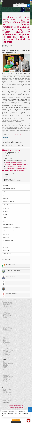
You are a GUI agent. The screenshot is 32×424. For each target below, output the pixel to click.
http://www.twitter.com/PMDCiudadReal (15, 166)
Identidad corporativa (7, 323)
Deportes (5, 137)
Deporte (4, 333)
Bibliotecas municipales (9, 188)
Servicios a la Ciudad (8, 240)
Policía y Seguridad (6, 348)
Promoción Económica (7, 349)
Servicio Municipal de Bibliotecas (7, 353)
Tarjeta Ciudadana (6, 379)
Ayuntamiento (5, 301)
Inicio (3, 300)
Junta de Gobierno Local (7, 304)
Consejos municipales (7, 394)
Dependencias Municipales (5, 366)
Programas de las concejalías (6, 319)
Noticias (4, 45)
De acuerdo (16, 420)
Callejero (4, 362)
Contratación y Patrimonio (8, 330)
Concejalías (5, 317)
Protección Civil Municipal (8, 350)
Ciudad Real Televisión (7, 327)
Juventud (4, 344)
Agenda (4, 361)
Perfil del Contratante (7, 306)
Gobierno (6, 217)
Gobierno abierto (5, 388)
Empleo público (6, 314)
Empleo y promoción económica (11, 208)
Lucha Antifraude (6, 324)
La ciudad (4, 359)
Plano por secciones (7, 374)
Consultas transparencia (8, 363)
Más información (16, 422)
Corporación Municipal (7, 302)
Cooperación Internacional (10, 191)
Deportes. (9, 45)
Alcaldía (6, 185)
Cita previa (5, 364)
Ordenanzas (5, 311)
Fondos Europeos (6, 305)
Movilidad (6, 234)
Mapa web (5, 372)
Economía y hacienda (9, 201)
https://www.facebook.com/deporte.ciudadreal (16, 164)
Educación (5, 335)
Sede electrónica (5, 402)
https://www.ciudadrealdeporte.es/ (14, 162)
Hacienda (5, 340)
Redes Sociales (6, 375)
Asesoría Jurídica (6, 307)
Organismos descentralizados (6, 313)
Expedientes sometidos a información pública (8, 400)
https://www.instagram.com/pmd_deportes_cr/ (16, 168)
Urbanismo (6, 250)
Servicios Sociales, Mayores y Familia (6, 355)
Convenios (5, 308)
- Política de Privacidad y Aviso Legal (16, 405)
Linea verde (5, 391)
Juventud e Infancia (8, 224)
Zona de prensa (7, 253)
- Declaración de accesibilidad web (16, 407)
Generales (6, 214)
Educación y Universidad (9, 204)
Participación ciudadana (9, 230)
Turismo (6, 247)
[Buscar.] (28, 5)
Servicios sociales (8, 243)
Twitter (24, 135)
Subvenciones (5, 310)
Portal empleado (19, 3)
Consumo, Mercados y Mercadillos (7, 329)
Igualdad (6, 221)
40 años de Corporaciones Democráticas (8, 384)
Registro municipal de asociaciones (7, 378)
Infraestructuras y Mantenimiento (12, 227)
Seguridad (6, 237)
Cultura (5, 195)
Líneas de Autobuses (7, 370)
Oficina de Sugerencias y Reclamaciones (8, 393)
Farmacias (5, 367)
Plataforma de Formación (8, 376)
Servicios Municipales (6, 326)
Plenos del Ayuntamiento (8, 303)
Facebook (15, 135)
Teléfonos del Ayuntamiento (5, 381)
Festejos (6, 211)
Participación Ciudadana (8, 398)
